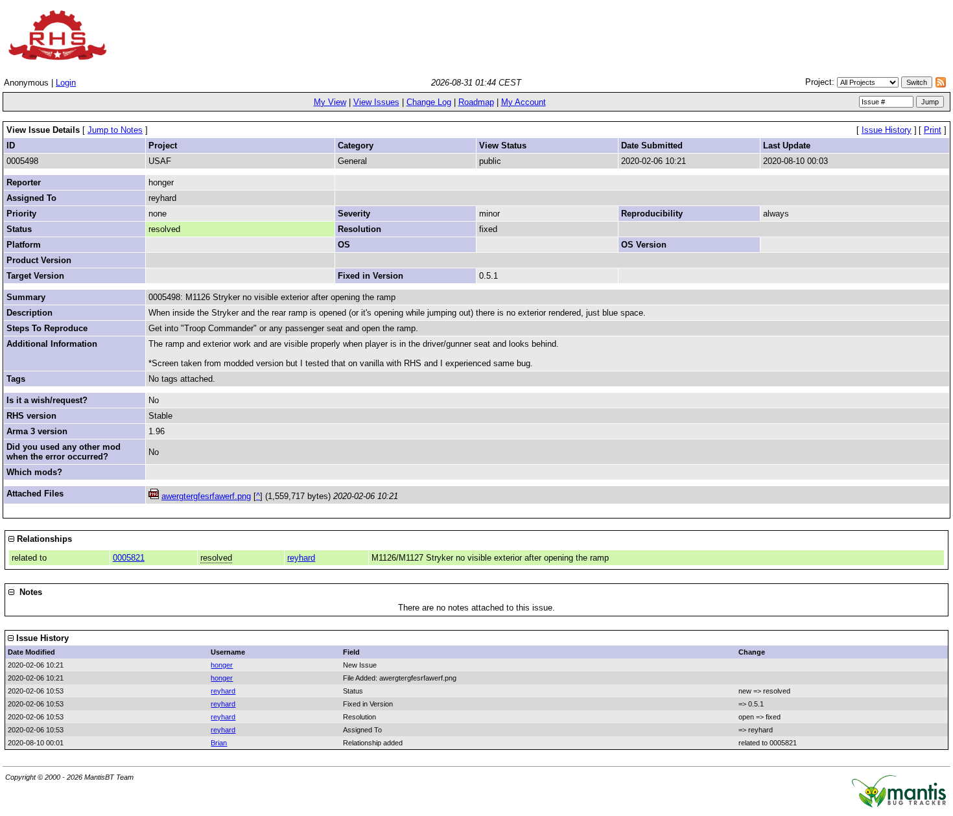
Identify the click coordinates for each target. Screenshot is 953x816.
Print (932, 130)
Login (66, 82)
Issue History (887, 130)
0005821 (129, 558)
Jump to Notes (115, 130)
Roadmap (476, 102)
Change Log (428, 102)
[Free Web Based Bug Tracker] (899, 805)
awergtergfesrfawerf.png (206, 496)
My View (330, 102)
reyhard (301, 558)
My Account (523, 102)
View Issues (376, 102)
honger (222, 665)
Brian (219, 743)
